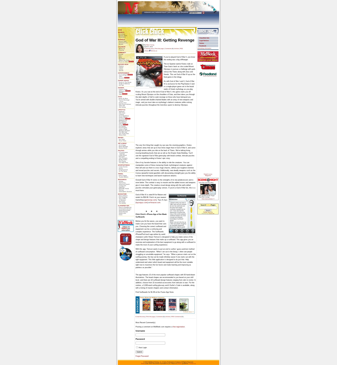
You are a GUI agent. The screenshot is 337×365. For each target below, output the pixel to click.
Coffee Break (123, 155)
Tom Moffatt (122, 203)
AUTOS (174, 12)
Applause (122, 111)
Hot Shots (122, 119)
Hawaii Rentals (123, 211)
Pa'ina (121, 125)
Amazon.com (155, 203)
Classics (121, 66)
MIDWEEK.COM (149, 12)
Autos (120, 214)
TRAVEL (120, 174)
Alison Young (150, 45)
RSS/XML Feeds (124, 188)
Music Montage (123, 146)
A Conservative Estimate (123, 153)
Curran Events (123, 167)
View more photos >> (208, 199)
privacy (179, 363)
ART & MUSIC (122, 143)
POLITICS (121, 150)
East (120, 56)
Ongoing (121, 50)
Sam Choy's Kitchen (125, 104)
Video (120, 76)
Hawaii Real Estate (124, 210)
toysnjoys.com (141, 203)
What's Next (122, 135)
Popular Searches (208, 212)
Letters (121, 69)
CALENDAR (121, 47)
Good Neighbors (124, 116)
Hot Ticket (122, 139)
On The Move (123, 171)
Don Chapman (123, 197)
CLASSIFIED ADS (123, 205)
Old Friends (122, 123)
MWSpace (122, 91)
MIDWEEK (121, 32)
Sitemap (121, 190)
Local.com (211, 213)
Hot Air (121, 168)
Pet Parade (122, 126)
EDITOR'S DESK (123, 64)
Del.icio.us (153, 51)
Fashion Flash (123, 89)
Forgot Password (142, 356)
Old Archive (122, 182)
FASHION (121, 88)
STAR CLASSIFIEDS (183, 12)
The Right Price (123, 162)
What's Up (122, 48)
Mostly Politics (123, 159)
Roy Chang (122, 161)
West (120, 57)
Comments (168, 48)
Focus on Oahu (123, 61)
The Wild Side (123, 132)
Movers (121, 44)
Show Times (122, 140)
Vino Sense (122, 107)
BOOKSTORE (122, 194)
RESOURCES (122, 179)
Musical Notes (123, 148)
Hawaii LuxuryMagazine (208, 174)
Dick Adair (122, 156)
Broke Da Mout (123, 98)
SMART (121, 92)
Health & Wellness (124, 83)
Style (120, 94)
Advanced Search (124, 184)
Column (121, 67)
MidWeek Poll (123, 120)
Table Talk (122, 105)
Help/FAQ (122, 187)
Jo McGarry (122, 200)
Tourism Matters (123, 177)
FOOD (120, 96)
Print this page (159, 48)
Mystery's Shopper (124, 130)
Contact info (122, 185)
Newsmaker (122, 37)
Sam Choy (122, 201)
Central (121, 54)
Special (121, 70)
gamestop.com (150, 200)
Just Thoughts (123, 158)
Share (147, 51)
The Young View (124, 133)
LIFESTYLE (121, 110)
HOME (120, 30)
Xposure (121, 78)
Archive (121, 181)
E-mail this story (149, 48)
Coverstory (122, 34)
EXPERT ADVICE (123, 80)
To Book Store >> (188, 312)
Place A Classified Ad (125, 207)
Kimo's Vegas (123, 175)
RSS (181, 48)
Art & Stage (122, 145)
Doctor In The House (125, 82)
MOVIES (120, 137)
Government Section (125, 209)
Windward (122, 58)
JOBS (169, 12)
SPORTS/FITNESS (124, 165)
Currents (121, 114)
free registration (179, 327)
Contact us (192, 363)
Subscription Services (125, 191)
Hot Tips (121, 85)
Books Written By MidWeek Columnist (152, 297)
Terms (143, 363)
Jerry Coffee (122, 198)
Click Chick (122, 113)
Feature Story (123, 35)
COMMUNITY (122, 52)
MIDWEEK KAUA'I (160, 12)
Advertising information (204, 48)
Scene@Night (123, 75)
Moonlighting (123, 122)
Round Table (123, 41)
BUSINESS (121, 39)
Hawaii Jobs (122, 213)
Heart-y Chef (122, 103)
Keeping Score (123, 169)
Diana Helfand (123, 196)
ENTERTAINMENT (123, 73)
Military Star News (124, 60)
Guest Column (123, 117)
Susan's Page (123, 129)
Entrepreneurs (123, 42)
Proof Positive (123, 127)
